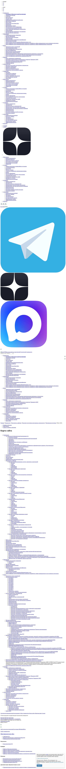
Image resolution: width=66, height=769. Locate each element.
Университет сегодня (10, 15)
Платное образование (10, 95)
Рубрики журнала (15, 628)
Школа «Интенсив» (15, 521)
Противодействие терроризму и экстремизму (16, 31)
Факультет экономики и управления (16, 487)
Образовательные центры (14, 568)
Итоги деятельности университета (13, 58)
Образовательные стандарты (12, 37)
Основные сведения (12, 437)
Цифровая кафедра (10, 63)
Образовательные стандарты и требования (17, 442)
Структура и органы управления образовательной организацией (22, 438)
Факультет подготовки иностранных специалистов (17, 65)
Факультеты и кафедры (11, 21)
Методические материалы (14, 553)
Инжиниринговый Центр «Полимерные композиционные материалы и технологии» (24, 53)
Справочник (6, 699)
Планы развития (12, 671)
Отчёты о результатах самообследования (17, 670)
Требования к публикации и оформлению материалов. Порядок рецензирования (29, 629)
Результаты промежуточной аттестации (14, 111)
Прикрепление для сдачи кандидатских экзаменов (17, 108)
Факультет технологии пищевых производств (18, 480)
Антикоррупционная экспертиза (15, 552)
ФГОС (9, 598)
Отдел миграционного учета (17, 531)
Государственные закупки (11, 77)
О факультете (14, 482)
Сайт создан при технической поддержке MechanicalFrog (13, 729)
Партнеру (5, 123)
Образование (11, 440)
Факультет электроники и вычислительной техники (19, 493)
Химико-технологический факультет (16, 499)
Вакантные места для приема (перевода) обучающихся (20, 450)
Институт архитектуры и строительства (17, 534)
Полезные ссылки (15, 684)
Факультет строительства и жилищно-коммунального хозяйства (25, 536)
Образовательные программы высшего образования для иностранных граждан (28, 532)
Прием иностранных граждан (12, 68)
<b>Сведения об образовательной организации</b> (17, 436)
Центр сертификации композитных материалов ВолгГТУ (18, 56)
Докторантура (9, 104)
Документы (8, 117)
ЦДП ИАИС (14, 523)
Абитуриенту (6, 426)
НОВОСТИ (8, 86)
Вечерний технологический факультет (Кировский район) (24, 616)
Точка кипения (9, 30)
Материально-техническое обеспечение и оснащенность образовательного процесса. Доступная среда (30, 445)
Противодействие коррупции (12, 32)
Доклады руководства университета (16, 669)
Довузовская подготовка (11, 40)
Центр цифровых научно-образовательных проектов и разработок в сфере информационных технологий (29, 44)
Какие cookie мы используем (43, 758)
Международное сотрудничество (15, 451)
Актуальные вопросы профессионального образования (20, 626)
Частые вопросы (9, 17)
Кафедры (13, 465)
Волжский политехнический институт (11, 759)
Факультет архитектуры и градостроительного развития (23, 535)
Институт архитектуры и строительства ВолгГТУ (14, 737)
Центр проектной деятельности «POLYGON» (16, 29)
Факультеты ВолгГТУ (8, 743)
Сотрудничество (7, 692)
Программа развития (15, 680)
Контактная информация (16, 631)
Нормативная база (10, 109)
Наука (4, 574)
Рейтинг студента (9, 92)
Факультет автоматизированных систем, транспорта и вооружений (23, 461)
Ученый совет (9, 18)
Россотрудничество (10, 697)
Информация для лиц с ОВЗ (14, 453)
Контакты (8, 72)
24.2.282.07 (10, 585)
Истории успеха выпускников (17, 492)
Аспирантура (14, 606)
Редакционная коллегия (16, 627)
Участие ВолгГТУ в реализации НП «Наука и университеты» (22, 646)
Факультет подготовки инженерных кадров (18, 514)
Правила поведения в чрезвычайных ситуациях (16, 88)
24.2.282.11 (10, 589)
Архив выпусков (14, 633)
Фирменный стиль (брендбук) (12, 23)
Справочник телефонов (11, 73)
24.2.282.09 (10, 587)
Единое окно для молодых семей (13, 99)
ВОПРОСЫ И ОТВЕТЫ (13, 642)
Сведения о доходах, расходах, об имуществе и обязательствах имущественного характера (28, 556)
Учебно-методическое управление (13, 35)
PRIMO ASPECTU (12, 623)
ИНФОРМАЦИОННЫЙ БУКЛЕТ (16, 645)
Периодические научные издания (13, 51)
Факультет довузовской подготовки (16, 520)
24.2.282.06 (10, 584)
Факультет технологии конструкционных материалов (20, 474)
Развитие (5, 666)
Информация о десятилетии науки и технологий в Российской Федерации (24, 644)
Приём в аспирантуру (10, 103)
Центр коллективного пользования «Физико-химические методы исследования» (23, 54)
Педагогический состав (13, 444)
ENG (3, 206)
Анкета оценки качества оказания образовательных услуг (18, 42)
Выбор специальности (11, 80)
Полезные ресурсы (10, 110)
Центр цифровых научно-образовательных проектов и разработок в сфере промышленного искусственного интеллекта (32, 43)
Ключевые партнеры (15, 683)
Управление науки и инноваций (13, 46)
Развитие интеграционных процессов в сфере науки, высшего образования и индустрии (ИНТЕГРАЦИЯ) (31, 639)
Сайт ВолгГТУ (6, 736)
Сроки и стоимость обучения (9, 427)
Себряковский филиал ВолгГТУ (10, 762)
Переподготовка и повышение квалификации (16, 39)
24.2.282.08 (10, 586)
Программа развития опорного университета (16, 60)
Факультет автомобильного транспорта (17, 468)
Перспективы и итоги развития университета (18, 677)
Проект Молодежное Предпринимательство (20, 685)
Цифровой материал (12, 673)
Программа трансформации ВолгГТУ (14, 61)
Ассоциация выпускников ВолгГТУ (14, 28)
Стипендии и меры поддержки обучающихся (18, 446)
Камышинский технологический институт (12, 761)
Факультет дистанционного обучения (19, 538)
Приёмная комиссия (10, 81)
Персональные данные (11, 25)
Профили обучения (7, 425)
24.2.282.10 (10, 588)
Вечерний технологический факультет (16, 507)
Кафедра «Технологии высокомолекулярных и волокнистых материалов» (19, 753)
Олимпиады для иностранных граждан (14, 70)
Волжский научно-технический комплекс (12, 758)
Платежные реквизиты (11, 74)
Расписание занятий (10, 113)
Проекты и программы (11, 67)
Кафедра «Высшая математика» (10, 749)
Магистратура (14, 607)
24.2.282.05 (10, 581)
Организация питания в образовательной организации (20, 452)
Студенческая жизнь (10, 89)
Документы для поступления (17, 530)
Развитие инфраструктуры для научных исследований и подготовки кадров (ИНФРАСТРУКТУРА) (30, 641)
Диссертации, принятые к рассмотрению (17, 592)
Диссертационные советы (11, 47)
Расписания (8, 91)
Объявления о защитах (13, 591)
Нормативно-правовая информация (16, 709)
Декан (12, 464)
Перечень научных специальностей (13, 106)
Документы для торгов (13, 707)
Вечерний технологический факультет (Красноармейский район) (25, 617)
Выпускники (14, 467)
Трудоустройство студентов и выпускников (15, 96)
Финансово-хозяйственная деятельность (17, 449)
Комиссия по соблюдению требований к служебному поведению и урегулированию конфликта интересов (31, 557)
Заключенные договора (13, 708)
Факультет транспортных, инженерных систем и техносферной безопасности (28, 537)
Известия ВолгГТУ (12, 622)
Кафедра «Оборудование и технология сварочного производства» (17, 751)
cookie (47, 754)
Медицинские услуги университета (13, 26)
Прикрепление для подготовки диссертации (15, 107)
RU (1, 206)
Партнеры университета (11, 66)
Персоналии (8, 24)
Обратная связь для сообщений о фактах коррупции (19, 558)
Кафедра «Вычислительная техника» (11, 750)
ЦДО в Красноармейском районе (18, 522)
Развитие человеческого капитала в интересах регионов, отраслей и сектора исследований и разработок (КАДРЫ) (33, 636)
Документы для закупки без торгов (16, 706)
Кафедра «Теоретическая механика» (11, 752)
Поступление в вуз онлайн (11, 85)
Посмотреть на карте (5, 721)
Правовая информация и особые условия (20, 630)
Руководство (11, 443)
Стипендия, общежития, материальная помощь (16, 93)
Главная (2, 422)
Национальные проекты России (13, 52)
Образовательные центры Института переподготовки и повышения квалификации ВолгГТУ (23, 767)
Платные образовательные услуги (15, 447)
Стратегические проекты (16, 681)
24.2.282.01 (10, 578)
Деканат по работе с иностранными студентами (21, 527)
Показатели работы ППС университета (17, 672)
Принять (39, 765)
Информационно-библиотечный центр (14, 20)
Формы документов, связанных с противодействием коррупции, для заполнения (26, 555)
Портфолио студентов (10, 100)
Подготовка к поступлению (12, 84)
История (13, 463)
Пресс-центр (8, 22)
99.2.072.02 (10, 582)
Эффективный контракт (11, 122)
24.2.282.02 (10, 579)
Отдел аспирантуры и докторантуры (14, 49)
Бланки (7, 94)
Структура (8, 16)
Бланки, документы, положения (13, 75)
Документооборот (10, 118)
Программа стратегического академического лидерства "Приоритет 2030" (22, 59)
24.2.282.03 (10, 580)
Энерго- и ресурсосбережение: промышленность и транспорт (22, 624)
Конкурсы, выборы (10, 116)
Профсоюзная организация (12, 101)
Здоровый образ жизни (11, 98)
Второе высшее (9, 38)
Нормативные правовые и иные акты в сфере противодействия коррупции (25, 551)
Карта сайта (8, 78)
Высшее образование (10, 36)
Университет (7, 422)
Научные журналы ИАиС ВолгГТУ (16, 634)
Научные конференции (11, 50)
